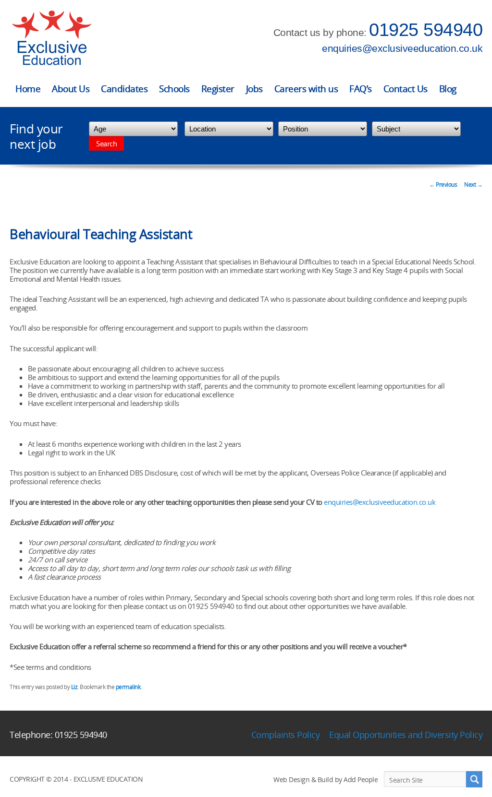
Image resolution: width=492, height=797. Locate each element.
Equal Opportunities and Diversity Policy (405, 734)
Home (27, 89)
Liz (74, 687)
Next (473, 184)
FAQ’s (360, 89)
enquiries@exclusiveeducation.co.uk (402, 48)
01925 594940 (425, 30)
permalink (128, 687)
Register (217, 89)
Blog (447, 89)
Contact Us (405, 89)
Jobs (254, 89)
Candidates (124, 89)
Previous (443, 184)
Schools (174, 89)
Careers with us (306, 89)
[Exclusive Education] (51, 38)
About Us (70, 89)
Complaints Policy (285, 734)
